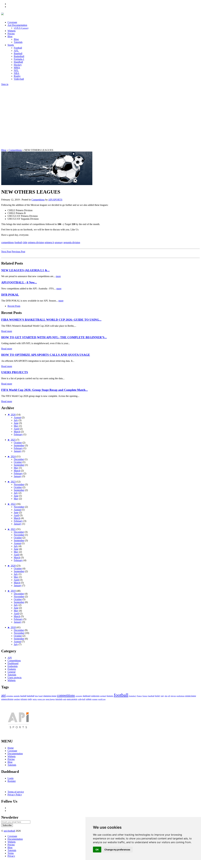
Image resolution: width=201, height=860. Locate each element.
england (103, 696)
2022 (13, 504)
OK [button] (97, 849)
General (11, 672)
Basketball (19, 56)
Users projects (15, 677)
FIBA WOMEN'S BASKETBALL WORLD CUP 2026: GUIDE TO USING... (51, 319)
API (10, 657)
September (19, 445)
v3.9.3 (21, 28)
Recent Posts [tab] (14, 306)
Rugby (17, 76)
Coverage (12, 22)
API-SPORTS (55, 199)
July (16, 420)
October (18, 442)
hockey (157, 696)
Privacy (11, 856)
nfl (169, 696)
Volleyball (19, 79)
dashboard (86, 696)
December (19, 459)
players (173, 696)
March (17, 431)
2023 (13, 481)
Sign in (4, 84)
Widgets (12, 30)
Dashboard (13, 663)
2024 (13, 456)
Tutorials (18, 42)
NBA (16, 73)
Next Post (6, 251)
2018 (13, 627)
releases (24, 699)
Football (18, 47)
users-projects (72, 699)
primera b (49, 242)
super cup (41, 699)
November (19, 484)
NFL (16, 70)
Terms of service (16, 791)
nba (166, 696)
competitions (7, 242)
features (110, 696)
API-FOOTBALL (37, 15)
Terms (11, 853)
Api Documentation (17, 25)
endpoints (95, 696)
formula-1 (132, 696)
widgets (89, 699)
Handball (18, 62)
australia (17, 696)
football (18, 242)
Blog (10, 36)
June (16, 423)
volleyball (81, 699)
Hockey (18, 64)
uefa (64, 699)
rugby (30, 699)
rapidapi (17, 699)
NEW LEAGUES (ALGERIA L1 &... (25, 270)
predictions (181, 696)
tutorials (58, 699)
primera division (36, 242)
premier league (190, 696)
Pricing (11, 33)
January (18, 451)
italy (162, 696)
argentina (9, 696)
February (18, 434)
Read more (6, 331)
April (16, 428)
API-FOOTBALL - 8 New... (19, 282)
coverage (79, 696)
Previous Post (18, 251)
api (3, 695)
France (139, 696)
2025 (13, 439)
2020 (13, 565)
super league (50, 699)
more (58, 276)
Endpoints (13, 666)
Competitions (38, 199)
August (17, 417)
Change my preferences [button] (117, 849)
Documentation (15, 753)
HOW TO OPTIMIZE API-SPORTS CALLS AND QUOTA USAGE (45, 354)
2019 (13, 590)
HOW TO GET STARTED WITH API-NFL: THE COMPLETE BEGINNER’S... (54, 337)
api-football (9, 830)
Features (12, 669)
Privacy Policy (15, 794)
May (16, 426)
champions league (49, 696)
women (95, 699)
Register (12, 781)
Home (11, 748)
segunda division (71, 242)
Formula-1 (19, 59)
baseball (23, 696)
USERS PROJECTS (14, 372)
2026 (13, 414)
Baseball (18, 53)
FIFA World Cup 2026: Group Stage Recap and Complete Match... (44, 390)
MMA (17, 67)
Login (11, 778)
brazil (40, 696)
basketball (30, 696)
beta (36, 696)
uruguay (59, 242)
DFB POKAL (10, 294)
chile (25, 242)
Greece (144, 696)
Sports (11, 45)
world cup (102, 699)
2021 (13, 529)
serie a (35, 699)
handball (151, 696)
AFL (16, 50)
